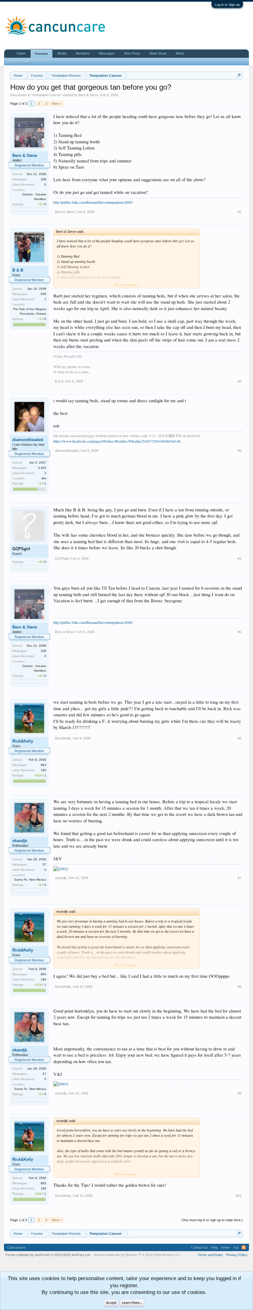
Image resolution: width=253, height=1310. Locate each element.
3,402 (42, 467)
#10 (238, 1195)
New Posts (132, 53)
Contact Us (199, 1247)
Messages (107, 53)
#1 (239, 212)
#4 (239, 558)
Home (21, 53)
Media (61, 53)
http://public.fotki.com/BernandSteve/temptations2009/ (93, 202)
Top (235, 1247)
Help (214, 1247)
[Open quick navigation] (239, 75)
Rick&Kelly (22, 741)
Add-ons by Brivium (137, 1255)
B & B (17, 270)
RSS (244, 1247)
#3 (239, 450)
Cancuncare (16, 1247)
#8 (239, 987)
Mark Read (158, 53)
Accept (111, 1303)
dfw (43, 478)
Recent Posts (20, 61)
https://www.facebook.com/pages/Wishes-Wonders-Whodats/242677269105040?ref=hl (116, 441)
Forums (41, 53)
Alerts (180, 53)
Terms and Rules (210, 1255)
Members (83, 53)
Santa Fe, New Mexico (30, 879)
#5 (239, 632)
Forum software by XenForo (48, 1255)
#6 (239, 738)
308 (43, 179)
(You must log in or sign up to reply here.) (212, 1220)
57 (44, 864)
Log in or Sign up (227, 4)
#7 (239, 878)
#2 (239, 381)
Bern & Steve (88, 95)
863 (43, 765)
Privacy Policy (236, 1255)
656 (43, 294)
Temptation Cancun (46, 95)
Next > (57, 103)
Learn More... (132, 1303)
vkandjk (19, 840)
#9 (239, 1093)
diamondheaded (27, 439)
